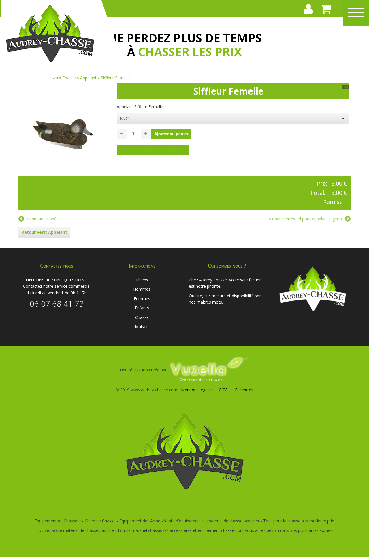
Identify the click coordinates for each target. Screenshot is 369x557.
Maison (142, 326)
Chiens (142, 280)
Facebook (244, 389)
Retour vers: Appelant (44, 232)
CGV (223, 389)
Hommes (141, 289)
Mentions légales (197, 389)
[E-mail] (345, 86)
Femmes (142, 298)
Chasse (142, 317)
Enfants (142, 308)
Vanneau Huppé (42, 219)
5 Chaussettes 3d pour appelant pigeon (305, 219)
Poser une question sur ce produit (152, 150)
